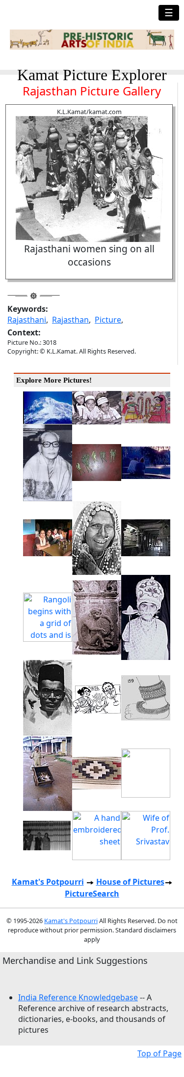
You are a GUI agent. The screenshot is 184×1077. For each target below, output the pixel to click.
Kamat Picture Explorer (92, 75)
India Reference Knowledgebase (78, 997)
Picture (108, 319)
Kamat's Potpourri (48, 881)
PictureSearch (92, 893)
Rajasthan (70, 319)
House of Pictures (130, 881)
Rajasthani (26, 319)
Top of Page (159, 1053)
